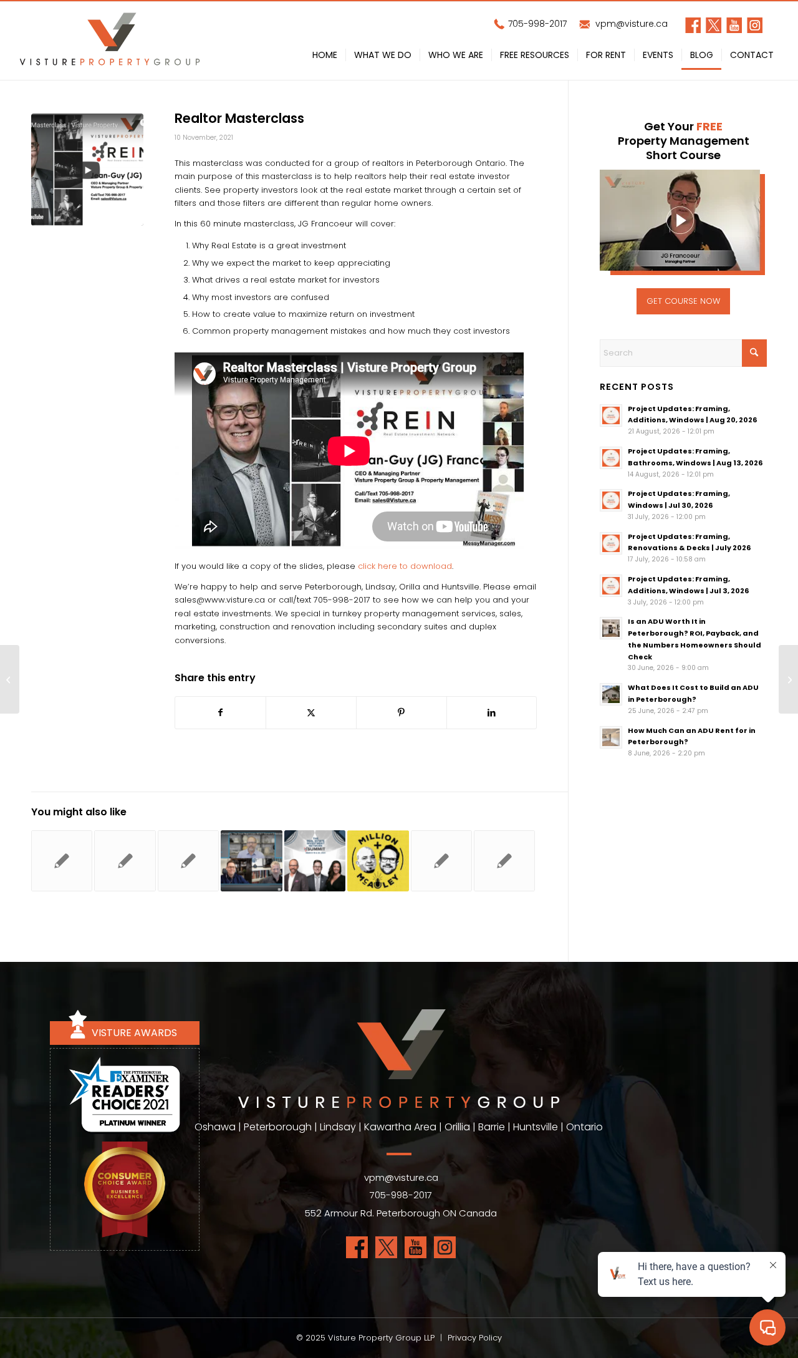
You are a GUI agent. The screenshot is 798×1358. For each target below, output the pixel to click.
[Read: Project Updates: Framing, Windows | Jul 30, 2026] (611, 500)
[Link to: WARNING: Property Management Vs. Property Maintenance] (124, 860)
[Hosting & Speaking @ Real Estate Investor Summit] (9, 679)
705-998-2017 (536, 23)
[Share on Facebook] (220, 713)
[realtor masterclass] (87, 170)
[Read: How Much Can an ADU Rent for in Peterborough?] (611, 737)
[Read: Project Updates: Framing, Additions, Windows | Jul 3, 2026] (611, 586)
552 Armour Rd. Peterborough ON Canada (401, 1213)
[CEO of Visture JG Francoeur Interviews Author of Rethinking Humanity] (788, 679)
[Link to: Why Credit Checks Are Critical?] (61, 860)
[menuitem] (324, 57)
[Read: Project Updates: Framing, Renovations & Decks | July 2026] (611, 543)
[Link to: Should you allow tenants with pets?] (504, 860)
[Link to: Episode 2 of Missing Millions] (188, 860)
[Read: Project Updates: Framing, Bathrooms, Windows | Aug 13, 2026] (611, 458)
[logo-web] (109, 41)
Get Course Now (683, 301)
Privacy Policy (475, 1338)
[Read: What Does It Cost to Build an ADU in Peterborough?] (611, 694)
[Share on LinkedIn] (492, 713)
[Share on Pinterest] (401, 713)
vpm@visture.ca (630, 23)
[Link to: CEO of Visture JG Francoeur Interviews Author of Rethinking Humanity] (251, 860)
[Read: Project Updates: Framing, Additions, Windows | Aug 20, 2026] (611, 415)
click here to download (405, 566)
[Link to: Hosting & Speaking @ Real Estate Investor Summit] (314, 860)
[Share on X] (311, 713)
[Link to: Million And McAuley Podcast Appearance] (377, 860)
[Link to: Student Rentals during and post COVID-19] (441, 860)
